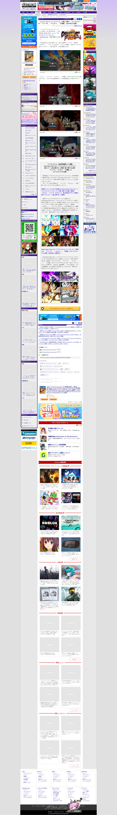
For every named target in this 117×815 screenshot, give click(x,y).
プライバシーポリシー (28, 417)
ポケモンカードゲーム (90, 178)
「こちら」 (65, 807)
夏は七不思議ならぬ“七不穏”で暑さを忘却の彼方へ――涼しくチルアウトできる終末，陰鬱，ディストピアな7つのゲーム (29, 305)
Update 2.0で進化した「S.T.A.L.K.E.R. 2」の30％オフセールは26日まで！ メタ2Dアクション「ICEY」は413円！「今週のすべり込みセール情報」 (49, 486)
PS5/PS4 (38, 12)
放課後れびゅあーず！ (29, 191)
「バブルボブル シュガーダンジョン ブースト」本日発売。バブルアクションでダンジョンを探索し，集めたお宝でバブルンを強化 (49, 507)
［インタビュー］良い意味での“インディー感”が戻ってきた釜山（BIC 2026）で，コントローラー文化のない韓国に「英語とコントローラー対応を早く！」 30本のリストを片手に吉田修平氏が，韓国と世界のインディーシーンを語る (29, 377)
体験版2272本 (33, 9)
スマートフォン (55, 788)
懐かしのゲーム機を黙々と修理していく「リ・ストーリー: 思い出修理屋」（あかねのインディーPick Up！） (70, 554)
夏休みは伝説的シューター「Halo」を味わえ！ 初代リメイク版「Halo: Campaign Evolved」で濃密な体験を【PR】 (70, 603)
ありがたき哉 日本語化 (29, 183)
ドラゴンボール (58, 366)
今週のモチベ (28, 132)
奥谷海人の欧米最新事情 (30, 127)
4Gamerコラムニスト (29, 173)
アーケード (84, 788)
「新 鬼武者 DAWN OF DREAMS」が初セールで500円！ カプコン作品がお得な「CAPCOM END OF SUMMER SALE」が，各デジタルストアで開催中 (70, 486)
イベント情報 (85, 791)
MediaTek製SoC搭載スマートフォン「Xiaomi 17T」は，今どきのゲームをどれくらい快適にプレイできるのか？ (71, 682)
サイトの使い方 (37, 0)
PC (27, 12)
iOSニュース (56, 789)
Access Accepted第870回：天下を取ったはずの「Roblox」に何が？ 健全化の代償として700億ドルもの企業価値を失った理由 (49, 532)
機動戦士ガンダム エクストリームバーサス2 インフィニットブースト (90, 206)
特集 (25, 85)
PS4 (41, 37)
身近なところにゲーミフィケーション (30, 186)
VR (60, 12)
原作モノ (68, 369)
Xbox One (45, 37)
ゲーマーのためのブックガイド (30, 161)
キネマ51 (27, 189)
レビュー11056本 (25, 9)
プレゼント (26, 201)
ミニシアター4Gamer (29, 178)
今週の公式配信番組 (29, 137)
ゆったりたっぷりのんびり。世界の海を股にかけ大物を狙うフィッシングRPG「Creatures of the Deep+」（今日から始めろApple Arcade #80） (71, 533)
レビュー (23, 14)
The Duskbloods (89, 192)
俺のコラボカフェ (28, 167)
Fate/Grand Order (89, 181)
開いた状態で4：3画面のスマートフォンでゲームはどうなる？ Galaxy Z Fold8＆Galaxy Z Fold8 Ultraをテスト (71, 704)
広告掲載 (67, 811)
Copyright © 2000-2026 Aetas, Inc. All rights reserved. (58, 813)
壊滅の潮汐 (88, 211)
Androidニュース (57, 791)
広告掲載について (27, 422)
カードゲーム (85, 794)
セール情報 (55, 794)
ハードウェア (67, 12)
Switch (44, 12)
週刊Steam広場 (28, 153)
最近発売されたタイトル (53, 14)
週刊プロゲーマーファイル (30, 135)
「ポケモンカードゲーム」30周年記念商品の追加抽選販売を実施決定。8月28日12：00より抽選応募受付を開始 (91, 109)
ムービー (44, 14)
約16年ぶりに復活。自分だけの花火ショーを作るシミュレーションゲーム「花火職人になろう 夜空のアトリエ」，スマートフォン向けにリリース (91, 115)
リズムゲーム (85, 797)
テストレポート (71, 791)
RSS (22, 0)
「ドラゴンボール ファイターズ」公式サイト (61, 308)
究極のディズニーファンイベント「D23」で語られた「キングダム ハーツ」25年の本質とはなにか (29, 394)
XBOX (32, 12)
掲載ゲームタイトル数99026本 (29, 8)
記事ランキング (27, 782)
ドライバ (26, 207)
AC (73, 12)
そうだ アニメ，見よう (29, 158)
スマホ (49, 12)
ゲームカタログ (63, 14)
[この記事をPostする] (72, 19)
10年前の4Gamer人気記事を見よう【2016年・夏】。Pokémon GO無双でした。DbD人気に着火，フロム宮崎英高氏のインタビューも (29, 288)
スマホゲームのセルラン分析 (30, 147)
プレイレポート (30, 14)
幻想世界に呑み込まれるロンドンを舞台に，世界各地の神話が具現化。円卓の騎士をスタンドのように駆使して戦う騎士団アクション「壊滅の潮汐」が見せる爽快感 (49, 704)
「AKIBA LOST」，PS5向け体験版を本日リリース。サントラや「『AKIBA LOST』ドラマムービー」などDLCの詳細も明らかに (70, 507)
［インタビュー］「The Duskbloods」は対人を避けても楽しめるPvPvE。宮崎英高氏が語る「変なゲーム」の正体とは (29, 411)
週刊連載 (25, 779)
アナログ (78, 12)
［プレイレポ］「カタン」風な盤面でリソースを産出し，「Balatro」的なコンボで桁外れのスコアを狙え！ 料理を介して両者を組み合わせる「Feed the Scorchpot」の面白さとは (49, 682)
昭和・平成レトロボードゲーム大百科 (30, 170)
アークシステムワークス (29, 71)
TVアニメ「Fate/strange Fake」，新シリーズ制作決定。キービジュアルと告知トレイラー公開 (91, 167)
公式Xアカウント (28, 0)
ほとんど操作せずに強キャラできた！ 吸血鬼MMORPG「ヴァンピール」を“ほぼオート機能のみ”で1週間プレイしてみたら (29, 324)
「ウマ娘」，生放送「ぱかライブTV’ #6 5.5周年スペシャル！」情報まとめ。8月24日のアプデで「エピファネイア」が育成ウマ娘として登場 (90, 122)
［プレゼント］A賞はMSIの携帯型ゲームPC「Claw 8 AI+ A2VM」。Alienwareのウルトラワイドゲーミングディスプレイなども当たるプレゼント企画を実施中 (91, 141)
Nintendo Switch (27, 218)
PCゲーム (26, 212)
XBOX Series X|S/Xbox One (29, 214)
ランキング (93, 0)
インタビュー (37, 14)
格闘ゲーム (85, 792)
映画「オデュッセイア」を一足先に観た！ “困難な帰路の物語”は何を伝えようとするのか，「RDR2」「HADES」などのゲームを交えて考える (29, 271)
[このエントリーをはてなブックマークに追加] (80, 19)
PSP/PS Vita (84, 771)
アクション (66, 363)
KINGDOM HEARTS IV (90, 218)
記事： (32, 106)
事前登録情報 (56, 792)
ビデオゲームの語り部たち (30, 175)
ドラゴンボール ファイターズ (29, 63)
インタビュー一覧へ (75, 766)
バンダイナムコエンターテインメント (50, 369)
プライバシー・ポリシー (59, 811)
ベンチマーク (71, 797)
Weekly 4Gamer (28, 130)
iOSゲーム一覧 (56, 799)
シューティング (86, 796)
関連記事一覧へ (79, 325)
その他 (84, 799)
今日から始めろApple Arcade (30, 164)
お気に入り (81, 0)
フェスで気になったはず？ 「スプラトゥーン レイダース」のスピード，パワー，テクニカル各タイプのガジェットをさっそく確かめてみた (29, 341)
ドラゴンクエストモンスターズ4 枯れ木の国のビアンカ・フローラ (90, 187)
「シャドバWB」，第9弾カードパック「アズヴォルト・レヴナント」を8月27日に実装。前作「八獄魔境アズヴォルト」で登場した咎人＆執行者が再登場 (91, 128)
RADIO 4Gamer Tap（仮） (30, 155)
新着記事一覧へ (75, 559)
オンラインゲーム (27, 773)
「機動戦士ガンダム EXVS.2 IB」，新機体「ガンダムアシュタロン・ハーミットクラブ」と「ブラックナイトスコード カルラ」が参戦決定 (90, 135)
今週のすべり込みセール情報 (30, 150)
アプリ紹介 (55, 796)
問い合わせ (44, 0)
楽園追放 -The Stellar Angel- (91, 196)
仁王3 (87, 201)
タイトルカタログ (42, 781)
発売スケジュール (42, 779)
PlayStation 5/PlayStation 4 (29, 216)
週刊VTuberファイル (29, 140)
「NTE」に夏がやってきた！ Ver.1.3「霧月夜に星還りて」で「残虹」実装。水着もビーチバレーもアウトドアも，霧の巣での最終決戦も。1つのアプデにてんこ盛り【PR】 (71, 582)
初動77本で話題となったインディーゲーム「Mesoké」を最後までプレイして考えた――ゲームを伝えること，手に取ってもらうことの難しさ (29, 358)
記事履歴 (87, 0)
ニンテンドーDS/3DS (42, 788)
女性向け (55, 12)
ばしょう (44, 374)
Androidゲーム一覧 (57, 800)
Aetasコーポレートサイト (29, 425)
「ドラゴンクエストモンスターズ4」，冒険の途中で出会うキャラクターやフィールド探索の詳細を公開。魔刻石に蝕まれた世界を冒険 (90, 148)
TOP (23, 12)
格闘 (62, 369)
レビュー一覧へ (75, 710)
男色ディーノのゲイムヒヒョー (30, 143)
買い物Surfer (27, 180)
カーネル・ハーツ (89, 215)
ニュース (26, 84)
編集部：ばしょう (78, 25)
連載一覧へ (34, 194)
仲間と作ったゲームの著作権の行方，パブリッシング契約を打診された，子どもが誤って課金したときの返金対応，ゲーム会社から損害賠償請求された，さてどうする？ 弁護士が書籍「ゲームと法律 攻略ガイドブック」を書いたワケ (49, 605)
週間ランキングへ (92, 170)
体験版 (25, 776)
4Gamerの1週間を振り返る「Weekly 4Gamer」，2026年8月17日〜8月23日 (48, 553)
